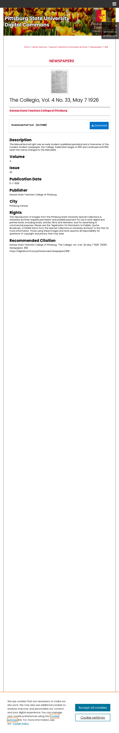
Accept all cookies (93, 707)
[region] (59, 712)
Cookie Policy (21, 723)
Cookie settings (93, 717)
